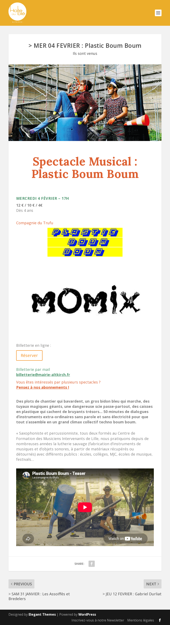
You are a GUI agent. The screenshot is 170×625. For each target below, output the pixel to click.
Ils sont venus (85, 53)
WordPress (87, 614)
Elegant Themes (42, 614)
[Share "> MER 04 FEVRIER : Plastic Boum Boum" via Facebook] (91, 564)
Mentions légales (140, 620)
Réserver (29, 355)
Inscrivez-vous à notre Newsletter (98, 620)
